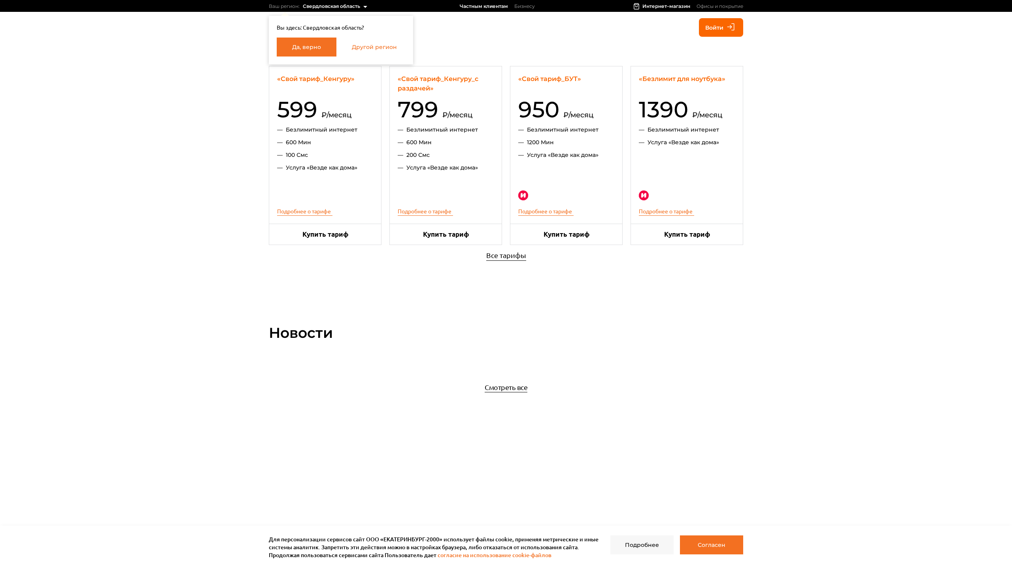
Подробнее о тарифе (304, 211)
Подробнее (642, 544)
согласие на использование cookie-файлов (494, 555)
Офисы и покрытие (720, 6)
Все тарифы (506, 255)
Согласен (711, 544)
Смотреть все (506, 387)
